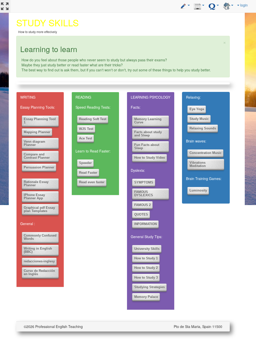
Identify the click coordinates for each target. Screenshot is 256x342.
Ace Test (85, 138)
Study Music (199, 119)
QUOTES (141, 214)
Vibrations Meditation (198, 164)
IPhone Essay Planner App (34, 196)
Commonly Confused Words (40, 237)
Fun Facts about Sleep (146, 146)
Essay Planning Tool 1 (40, 120)
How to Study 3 (146, 277)
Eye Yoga (197, 109)
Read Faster (88, 173)
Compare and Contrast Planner (37, 155)
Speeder (85, 163)
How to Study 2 (146, 268)
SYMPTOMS (143, 182)
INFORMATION (145, 224)
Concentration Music (206, 153)
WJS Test (86, 129)
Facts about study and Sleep (148, 133)
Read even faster (91, 182)
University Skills (147, 249)
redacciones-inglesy (39, 261)
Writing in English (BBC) (38, 250)
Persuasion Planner (39, 167)
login (243, 5)
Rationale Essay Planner (36, 183)
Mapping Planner (37, 132)
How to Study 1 (146, 258)
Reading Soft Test (92, 119)
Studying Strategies (149, 287)
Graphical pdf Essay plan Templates (39, 209)
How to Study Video (149, 157)
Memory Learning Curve (148, 120)
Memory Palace (146, 297)
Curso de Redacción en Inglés (39, 272)
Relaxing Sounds (203, 128)
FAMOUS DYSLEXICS (143, 193)
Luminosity (198, 190)
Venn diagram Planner (34, 143)
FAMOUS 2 (142, 205)
